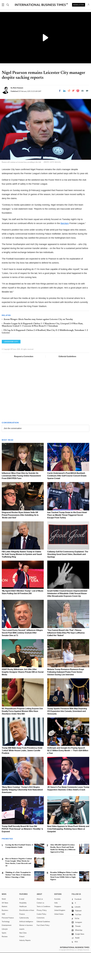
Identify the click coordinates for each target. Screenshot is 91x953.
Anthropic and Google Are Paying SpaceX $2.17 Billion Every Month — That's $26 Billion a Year (67, 750)
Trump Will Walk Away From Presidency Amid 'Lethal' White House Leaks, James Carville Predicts (22, 750)
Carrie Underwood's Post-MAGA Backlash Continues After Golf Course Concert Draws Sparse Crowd (66, 475)
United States (59, 914)
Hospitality (23, 903)
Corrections (41, 918)
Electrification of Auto (26, 910)
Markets (4, 906)
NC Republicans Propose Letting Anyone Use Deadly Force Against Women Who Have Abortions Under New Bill (22, 711)
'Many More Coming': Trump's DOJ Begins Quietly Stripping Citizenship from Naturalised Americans (22, 789)
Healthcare (23, 906)
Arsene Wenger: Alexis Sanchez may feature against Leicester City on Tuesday (38, 319)
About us (40, 899)
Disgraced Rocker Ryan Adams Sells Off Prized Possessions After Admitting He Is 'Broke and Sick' (20, 515)
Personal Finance (8, 918)
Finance (22, 914)
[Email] (82, 91)
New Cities (23, 933)
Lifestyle (5, 929)
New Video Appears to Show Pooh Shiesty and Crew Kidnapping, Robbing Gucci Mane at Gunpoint (68, 829)
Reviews (5, 936)
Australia (57, 899)
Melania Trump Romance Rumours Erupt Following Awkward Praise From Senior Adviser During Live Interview (65, 672)
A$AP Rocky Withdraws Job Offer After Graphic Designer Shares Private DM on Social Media (22, 672)
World (4, 899)
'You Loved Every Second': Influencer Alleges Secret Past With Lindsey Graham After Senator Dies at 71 (22, 632)
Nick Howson (18, 88)
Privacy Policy (42, 910)
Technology (6, 921)
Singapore (57, 906)
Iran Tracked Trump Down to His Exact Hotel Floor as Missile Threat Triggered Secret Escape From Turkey (67, 515)
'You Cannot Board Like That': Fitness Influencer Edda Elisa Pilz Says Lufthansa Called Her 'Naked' (66, 632)
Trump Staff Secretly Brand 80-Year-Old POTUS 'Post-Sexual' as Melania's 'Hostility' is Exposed (22, 829)
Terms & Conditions (43, 906)
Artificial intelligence (26, 921)
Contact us (40, 903)
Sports (4, 933)
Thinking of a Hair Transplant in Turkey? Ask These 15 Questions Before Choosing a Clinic (18, 874)
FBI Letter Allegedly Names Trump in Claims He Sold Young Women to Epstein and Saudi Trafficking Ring (22, 554)
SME (3, 914)
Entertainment (6, 925)
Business (5, 910)
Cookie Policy (41, 914)
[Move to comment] (87, 91)
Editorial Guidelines (67, 356)
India (56, 903)
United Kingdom (59, 910)
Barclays (65, 223)
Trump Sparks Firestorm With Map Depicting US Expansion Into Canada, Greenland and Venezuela (67, 711)
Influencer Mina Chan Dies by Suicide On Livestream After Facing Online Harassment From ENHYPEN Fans (21, 475)
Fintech (21, 936)
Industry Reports (25, 940)
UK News (5, 903)
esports (21, 929)
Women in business (26, 925)
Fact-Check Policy (43, 925)
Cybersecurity (24, 918)
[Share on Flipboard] (73, 91)
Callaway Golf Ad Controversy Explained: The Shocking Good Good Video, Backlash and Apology (67, 554)
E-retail (21, 899)
